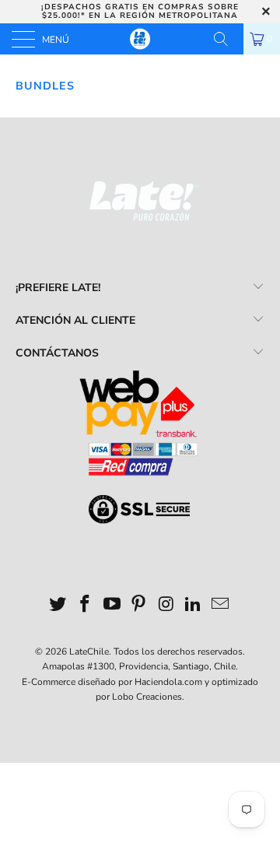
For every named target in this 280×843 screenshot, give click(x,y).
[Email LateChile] (220, 606)
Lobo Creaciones (147, 696)
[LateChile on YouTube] (112, 606)
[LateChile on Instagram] (166, 606)
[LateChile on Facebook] (85, 606)
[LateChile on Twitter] (58, 606)
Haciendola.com (168, 682)
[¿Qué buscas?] (226, 39)
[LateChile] (140, 38)
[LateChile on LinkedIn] (193, 606)
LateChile (89, 651)
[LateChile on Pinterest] (139, 606)
